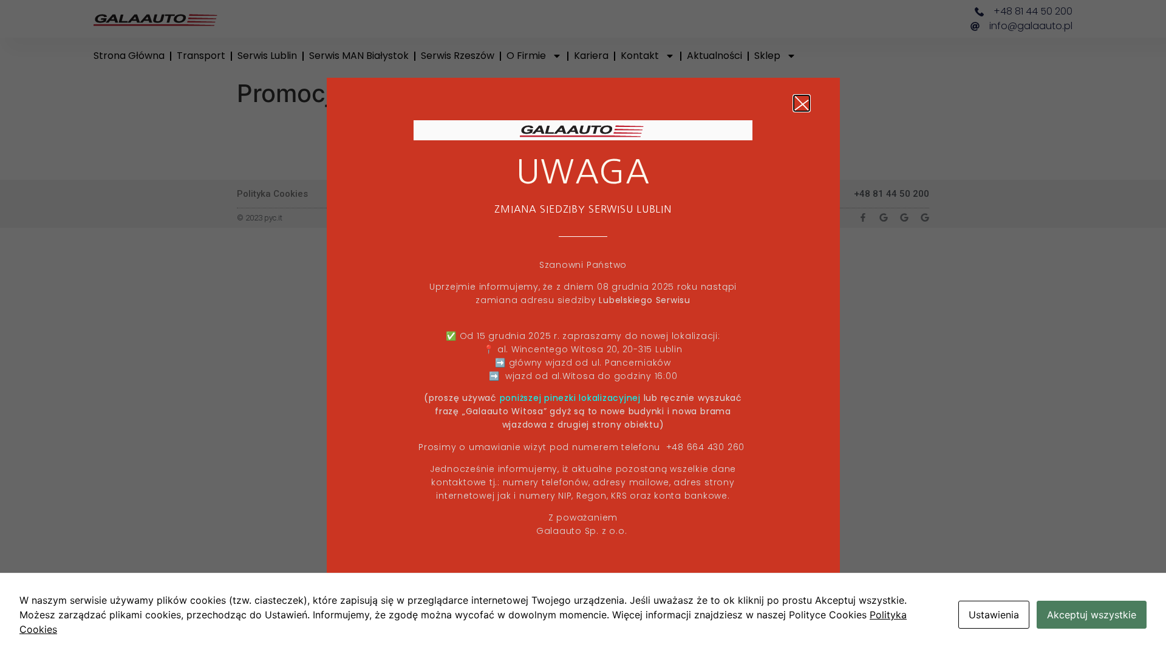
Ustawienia (994, 615)
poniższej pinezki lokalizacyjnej (570, 398)
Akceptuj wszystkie (1091, 615)
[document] (583, 328)
